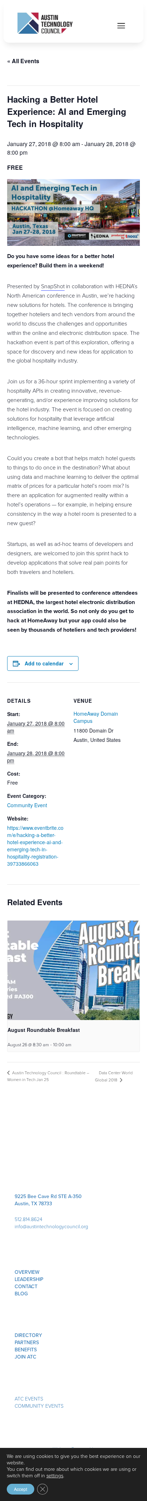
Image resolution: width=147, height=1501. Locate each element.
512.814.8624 (28, 1219)
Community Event (27, 805)
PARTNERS (27, 1342)
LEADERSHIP (29, 1279)
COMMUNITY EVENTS (39, 1406)
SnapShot (53, 286)
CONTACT (26, 1286)
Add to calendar (44, 663)
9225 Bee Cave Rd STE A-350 (48, 1196)
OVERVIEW (27, 1272)
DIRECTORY (28, 1335)
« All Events (23, 61)
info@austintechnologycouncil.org (51, 1226)
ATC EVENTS (29, 1399)
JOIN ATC (25, 1357)
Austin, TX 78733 (33, 1203)
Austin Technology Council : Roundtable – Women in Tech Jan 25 (48, 1076)
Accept (20, 1489)
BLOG (21, 1293)
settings (54, 1476)
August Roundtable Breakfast (43, 1029)
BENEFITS (26, 1349)
